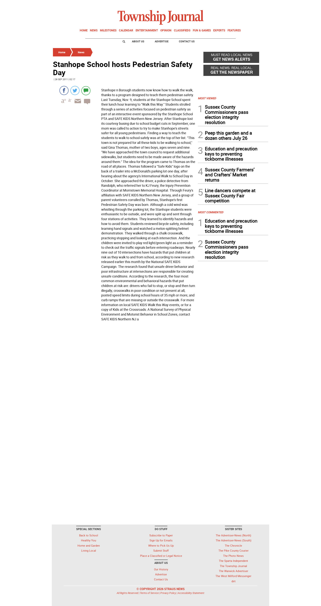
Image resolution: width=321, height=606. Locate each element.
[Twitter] (75, 90)
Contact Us (187, 41)
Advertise (161, 41)
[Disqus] (124, 373)
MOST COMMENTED (210, 212)
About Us (138, 41)
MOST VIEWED (207, 98)
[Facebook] (64, 90)
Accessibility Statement (191, 593)
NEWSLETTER (238, 4)
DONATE (259, 4)
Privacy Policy (168, 593)
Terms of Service (149, 593)
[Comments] (85, 90)
